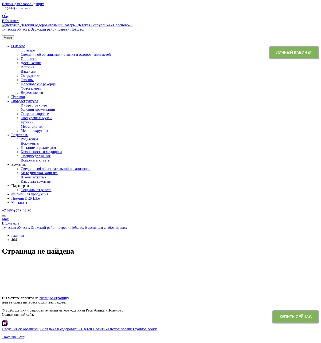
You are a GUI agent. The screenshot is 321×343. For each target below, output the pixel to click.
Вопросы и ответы (36, 160)
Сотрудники (30, 76)
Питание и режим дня (38, 148)
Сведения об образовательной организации (55, 169)
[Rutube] (5, 325)
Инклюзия (29, 59)
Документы (30, 143)
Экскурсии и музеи (36, 118)
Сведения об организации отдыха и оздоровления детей (66, 54)
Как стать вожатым (36, 181)
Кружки (27, 122)
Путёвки (18, 97)
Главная (17, 235)
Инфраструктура (24, 101)
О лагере (18, 46)
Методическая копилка (39, 173)
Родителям (19, 135)
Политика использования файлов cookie (125, 329)
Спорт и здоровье (35, 114)
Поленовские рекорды (38, 84)
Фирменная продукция (29, 194)
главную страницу (54, 298)
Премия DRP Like (25, 198)
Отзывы (27, 80)
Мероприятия (32, 126)
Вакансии (28, 71)
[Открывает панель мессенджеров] (4, 13)
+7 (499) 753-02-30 (16, 8)
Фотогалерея (31, 88)
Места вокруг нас (35, 131)
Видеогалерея (32, 93)
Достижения (31, 63)
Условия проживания (38, 109)
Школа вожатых (34, 177)
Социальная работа (36, 190)
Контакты (19, 203)
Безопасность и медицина (41, 152)
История (27, 67)
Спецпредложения (36, 156)
